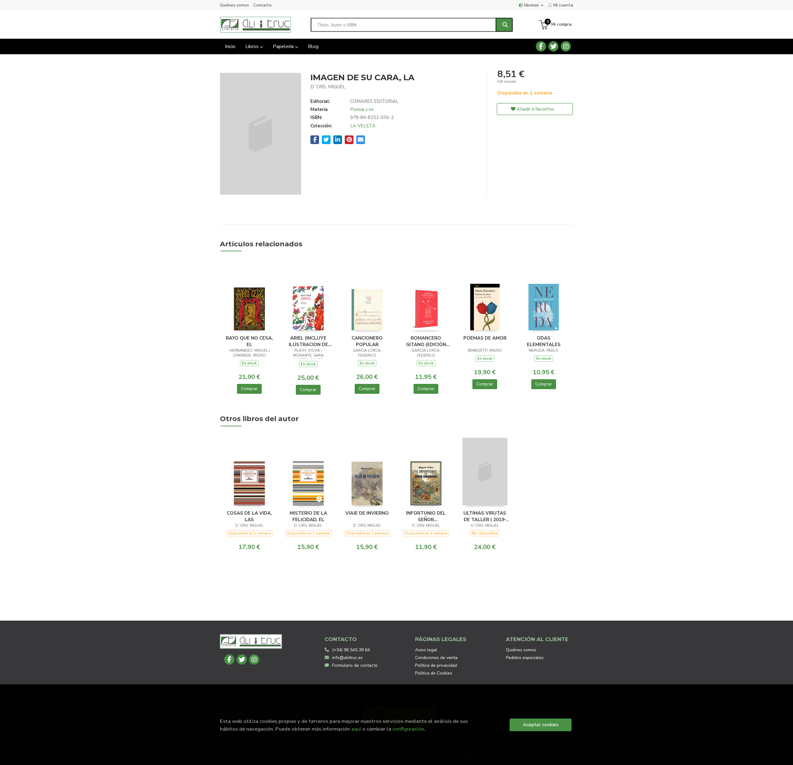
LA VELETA (362, 126)
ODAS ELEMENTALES (544, 341)
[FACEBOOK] (541, 46)
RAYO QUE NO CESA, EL (249, 341)
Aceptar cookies (541, 725)
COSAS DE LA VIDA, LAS (249, 516)
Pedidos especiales (525, 658)
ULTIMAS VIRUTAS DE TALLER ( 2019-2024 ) (484, 516)
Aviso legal (426, 650)
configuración (408, 728)
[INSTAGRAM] (566, 46)
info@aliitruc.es (347, 658)
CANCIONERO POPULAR (367, 341)
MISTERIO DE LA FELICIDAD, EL (308, 516)
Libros (252, 46)
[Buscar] (504, 25)
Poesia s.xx (362, 109)
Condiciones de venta (436, 658)
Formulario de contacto (355, 665)
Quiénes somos (234, 5)
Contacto (262, 5)
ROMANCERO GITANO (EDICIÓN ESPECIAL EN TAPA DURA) (426, 341)
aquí (356, 728)
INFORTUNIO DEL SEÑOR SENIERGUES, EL (426, 516)
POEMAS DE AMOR (484, 338)
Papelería (284, 46)
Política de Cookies (433, 673)
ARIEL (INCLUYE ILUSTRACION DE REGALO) (308, 341)
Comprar (249, 389)
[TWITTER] (553, 46)
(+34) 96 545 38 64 (351, 650)
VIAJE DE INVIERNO (367, 513)
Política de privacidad (436, 665)
